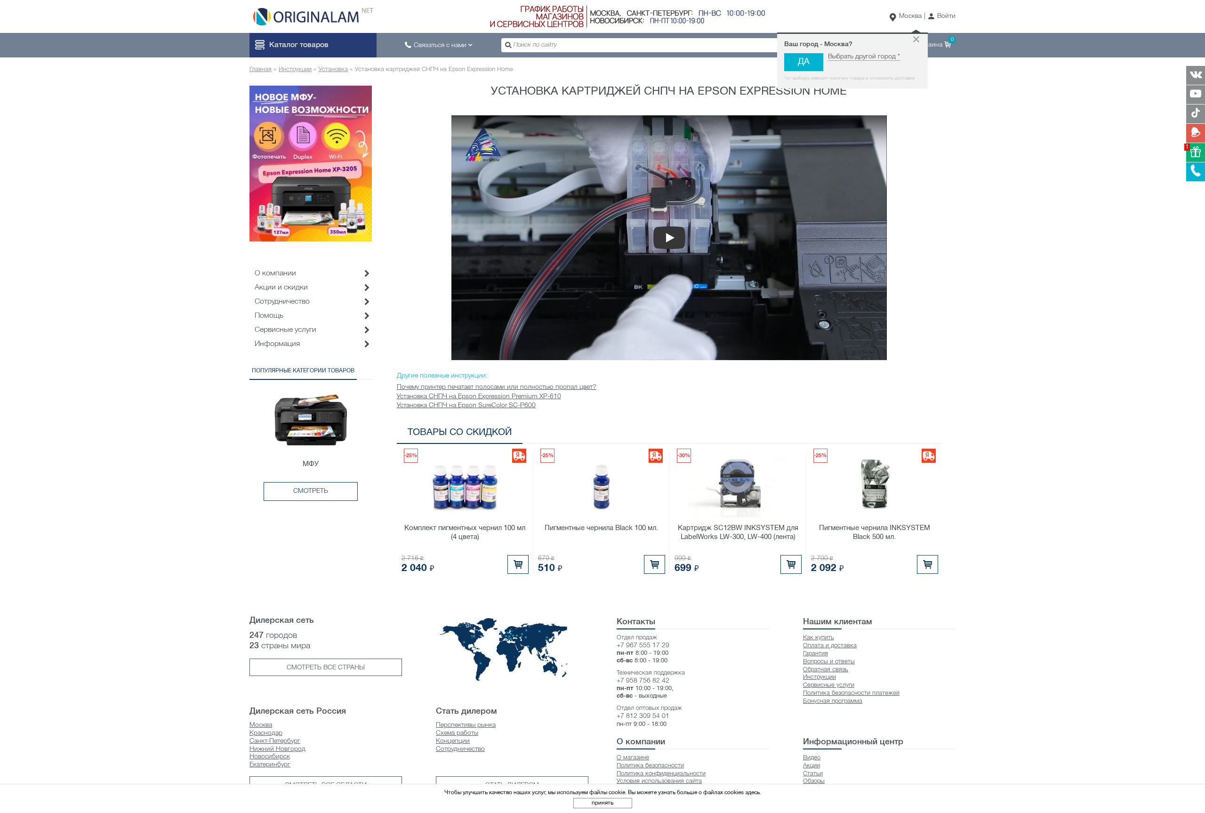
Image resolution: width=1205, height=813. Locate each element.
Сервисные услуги (285, 330)
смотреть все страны (326, 668)
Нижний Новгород (277, 749)
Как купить (818, 637)
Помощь (269, 316)
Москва (910, 16)
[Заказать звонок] (1195, 171)
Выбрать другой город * (864, 57)
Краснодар (265, 733)
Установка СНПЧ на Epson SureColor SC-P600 (466, 405)
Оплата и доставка (830, 645)
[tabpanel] (310, 163)
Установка (333, 69)
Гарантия (815, 653)
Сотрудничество (460, 749)
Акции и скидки (281, 287)
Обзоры (814, 781)
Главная (260, 69)
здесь (752, 792)
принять (602, 802)
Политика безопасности (650, 765)
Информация (277, 344)
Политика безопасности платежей (851, 693)
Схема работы (457, 733)
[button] (942, 17)
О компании (275, 273)
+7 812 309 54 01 (643, 716)
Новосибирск (269, 757)
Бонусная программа (832, 701)
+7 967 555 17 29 (643, 646)
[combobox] (642, 45)
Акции (811, 765)
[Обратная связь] (1195, 133)
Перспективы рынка (466, 725)
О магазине (633, 757)
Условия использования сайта (659, 781)
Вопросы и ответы (829, 661)
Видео (811, 757)
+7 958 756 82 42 (643, 681)
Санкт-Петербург (274, 741)
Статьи (813, 773)
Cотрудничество (282, 301)
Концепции (453, 741)
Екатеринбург (269, 765)
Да (804, 62)
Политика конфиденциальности (661, 773)
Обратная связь (825, 669)
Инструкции (295, 69)
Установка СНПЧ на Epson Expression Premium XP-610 (479, 397)
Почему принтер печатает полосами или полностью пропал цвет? (496, 387)
